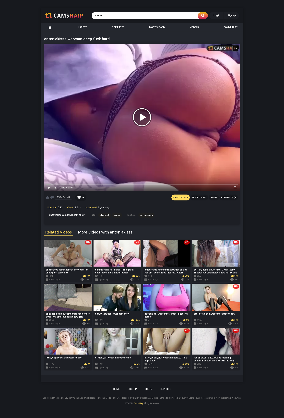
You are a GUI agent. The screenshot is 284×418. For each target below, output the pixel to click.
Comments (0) (228, 197)
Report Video (199, 197)
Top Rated (118, 27)
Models (194, 27)
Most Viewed (157, 27)
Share (214, 197)
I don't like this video (52, 197)
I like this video (47, 197)
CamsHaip (138, 403)
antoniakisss (146, 215)
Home (50, 27)
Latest (82, 27)
